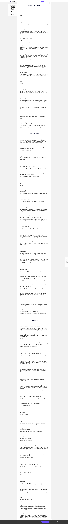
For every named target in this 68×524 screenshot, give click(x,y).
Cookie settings (54, 521)
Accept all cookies (45, 521)
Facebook (12, 14)
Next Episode (55, 1)
